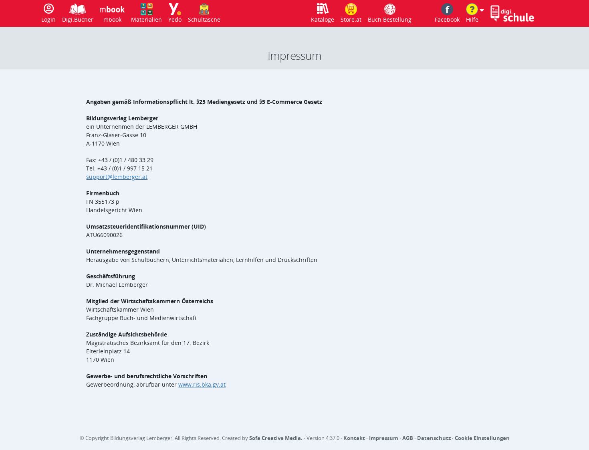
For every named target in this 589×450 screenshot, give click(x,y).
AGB (407, 438)
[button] (475, 13)
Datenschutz (434, 438)
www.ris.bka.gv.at (202, 384)
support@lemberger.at (116, 176)
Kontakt (354, 438)
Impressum (383, 438)
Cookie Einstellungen (482, 438)
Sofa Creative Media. (276, 438)
